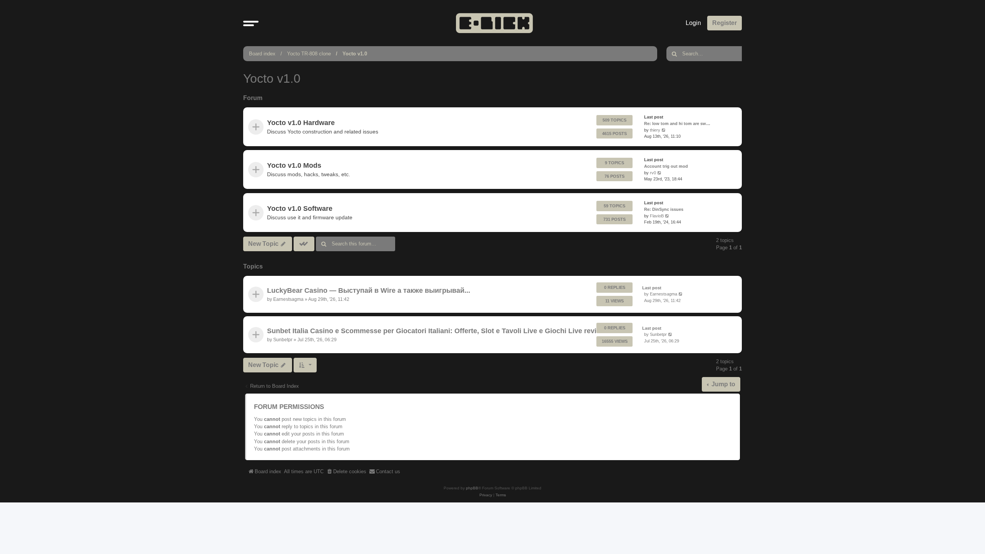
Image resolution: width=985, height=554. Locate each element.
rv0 (653, 172)
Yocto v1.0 (354, 54)
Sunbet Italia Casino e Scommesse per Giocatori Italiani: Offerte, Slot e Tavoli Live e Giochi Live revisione (440, 331)
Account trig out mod (666, 166)
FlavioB (657, 215)
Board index (262, 54)
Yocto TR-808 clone (309, 54)
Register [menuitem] (724, 23)
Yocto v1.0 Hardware (301, 123)
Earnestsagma (288, 299)
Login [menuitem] (693, 23)
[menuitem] (346, 471)
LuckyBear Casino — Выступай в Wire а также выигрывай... (368, 290)
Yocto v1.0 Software (299, 208)
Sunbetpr (282, 339)
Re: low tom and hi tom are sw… (677, 123)
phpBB (472, 488)
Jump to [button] (722, 384)
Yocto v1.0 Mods (294, 165)
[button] (251, 23)
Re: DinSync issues (663, 209)
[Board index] (494, 23)
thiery (655, 130)
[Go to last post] (680, 294)
